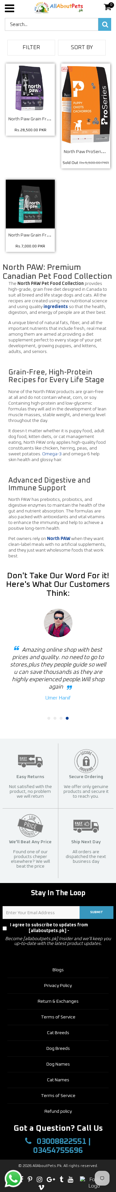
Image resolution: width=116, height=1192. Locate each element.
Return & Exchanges (58, 1001)
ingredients (56, 306)
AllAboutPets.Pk (47, 1166)
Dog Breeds (58, 1048)
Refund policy (58, 1111)
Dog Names (58, 1064)
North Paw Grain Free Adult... (37, 119)
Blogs (58, 970)
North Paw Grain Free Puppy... (38, 235)
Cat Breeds (58, 1033)
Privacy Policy (101, 928)
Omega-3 (52, 454)
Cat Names (58, 1080)
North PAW (58, 538)
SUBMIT (96, 912)
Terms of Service (58, 1017)
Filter (31, 47)
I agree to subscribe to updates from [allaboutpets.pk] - (60, 928)
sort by (82, 47)
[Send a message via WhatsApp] (13, 1179)
